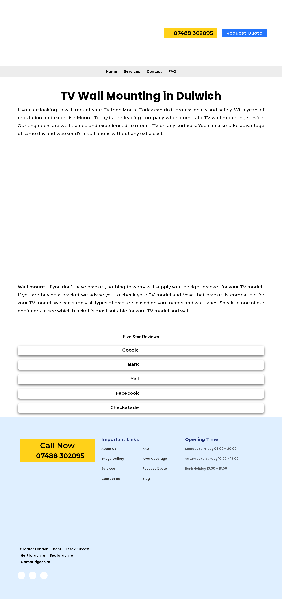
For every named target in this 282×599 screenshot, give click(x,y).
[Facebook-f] (21, 575)
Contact (154, 71)
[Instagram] (32, 575)
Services (132, 71)
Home (111, 71)
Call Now (57, 445)
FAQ (172, 71)
